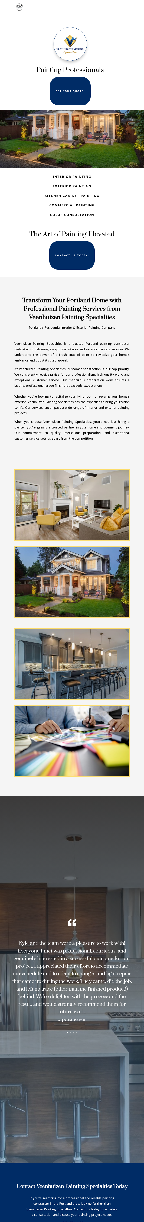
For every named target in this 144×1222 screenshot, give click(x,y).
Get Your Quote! (70, 91)
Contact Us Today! (72, 255)
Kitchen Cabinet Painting (72, 196)
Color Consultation (72, 215)
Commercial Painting (72, 205)
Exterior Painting (72, 186)
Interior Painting (72, 176)
